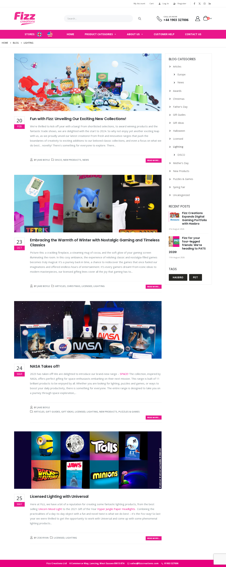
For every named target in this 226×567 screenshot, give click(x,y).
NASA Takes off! (45, 366)
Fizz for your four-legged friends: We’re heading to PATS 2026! (187, 245)
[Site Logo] (24, 18)
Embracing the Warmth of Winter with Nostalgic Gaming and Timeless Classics (95, 242)
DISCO (58, 159)
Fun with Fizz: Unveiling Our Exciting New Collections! (78, 118)
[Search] (139, 18)
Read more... (153, 160)
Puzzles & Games (129, 411)
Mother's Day (181, 163)
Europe (181, 74)
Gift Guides (53, 411)
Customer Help (164, 34)
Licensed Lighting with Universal (59, 496)
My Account (139, 3)
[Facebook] (194, 3)
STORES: (30, 34)
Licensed (87, 286)
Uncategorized (181, 195)
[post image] (88, 82)
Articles (60, 286)
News (85, 159)
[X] (199, 3)
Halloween (179, 130)
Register (182, 3)
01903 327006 (171, 563)
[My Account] (198, 18)
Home (70, 34)
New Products (72, 159)
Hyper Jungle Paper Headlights (116, 509)
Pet (195, 277)
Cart (152, 3)
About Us (133, 34)
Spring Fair (179, 187)
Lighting (99, 286)
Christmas (73, 286)
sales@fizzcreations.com (144, 563)
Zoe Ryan (43, 537)
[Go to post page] (174, 217)
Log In (166, 3)
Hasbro (178, 277)
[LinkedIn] (209, 3)
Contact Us (193, 34)
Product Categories (99, 34)
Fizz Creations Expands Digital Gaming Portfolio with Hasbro (194, 218)
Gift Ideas (67, 411)
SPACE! (124, 374)
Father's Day (180, 106)
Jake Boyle (43, 159)
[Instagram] (204, 3)
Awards (177, 91)
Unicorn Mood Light (50, 509)
